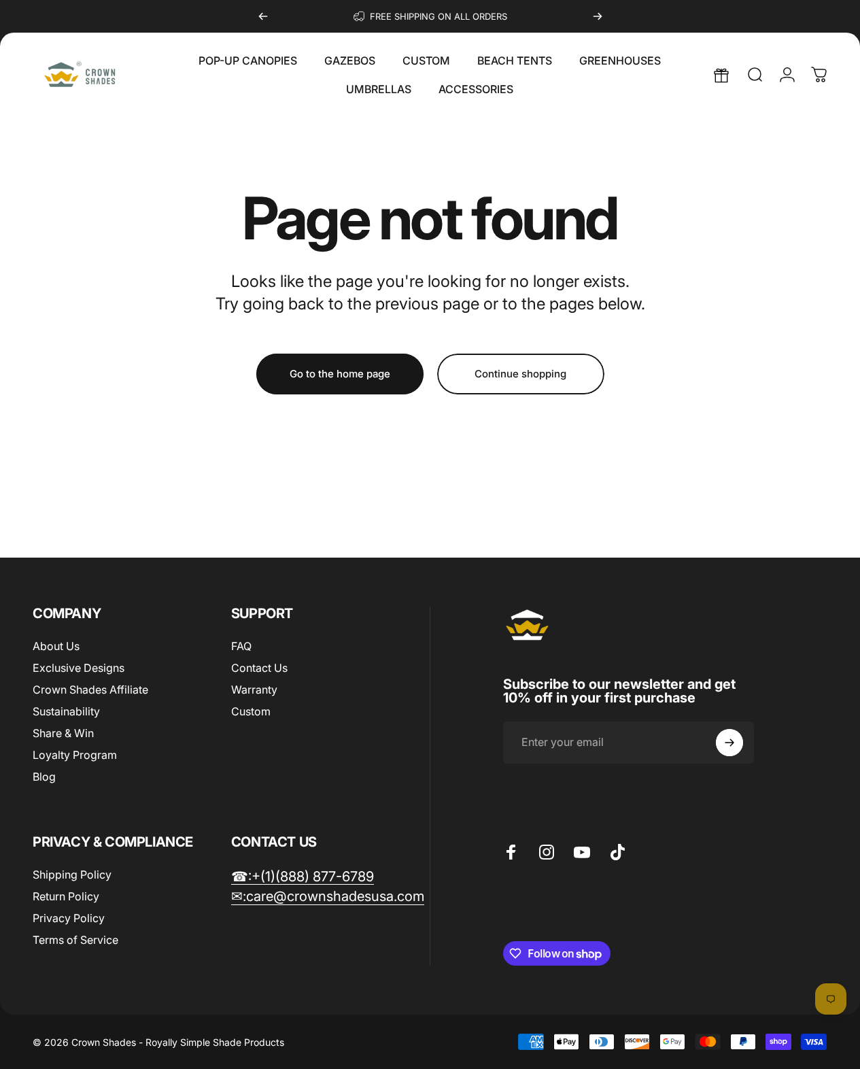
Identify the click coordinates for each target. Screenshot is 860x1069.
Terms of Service (75, 940)
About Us (56, 646)
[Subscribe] (729, 742)
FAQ (241, 646)
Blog (44, 776)
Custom (251, 711)
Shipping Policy (72, 874)
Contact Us (259, 668)
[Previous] (263, 16)
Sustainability (66, 711)
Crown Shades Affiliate (90, 689)
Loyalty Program (75, 755)
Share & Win (63, 733)
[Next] (598, 16)
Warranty (254, 689)
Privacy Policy (69, 918)
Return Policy (66, 896)
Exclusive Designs (78, 668)
